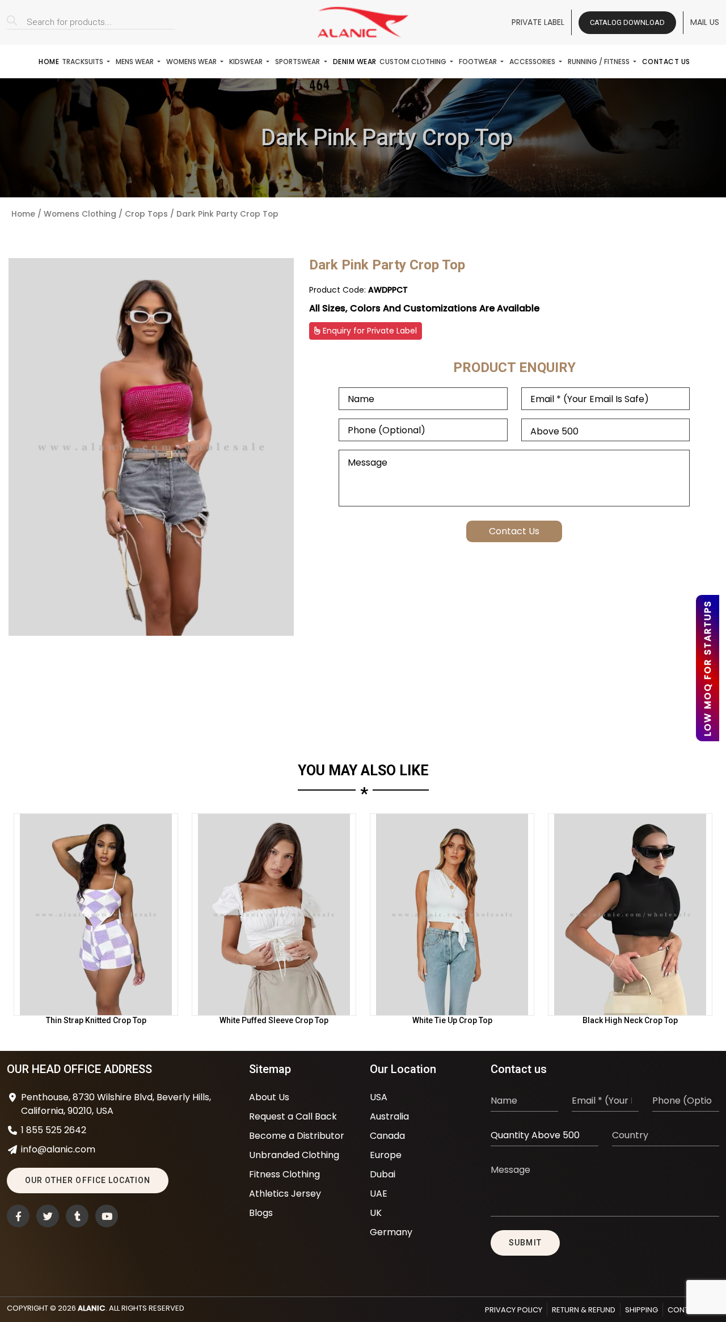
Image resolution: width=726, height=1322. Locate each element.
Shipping (641, 1309)
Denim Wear (355, 61)
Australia (389, 1116)
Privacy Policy (513, 1309)
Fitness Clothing (284, 1174)
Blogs (261, 1212)
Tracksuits (83, 61)
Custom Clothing (413, 61)
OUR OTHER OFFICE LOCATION (87, 1180)
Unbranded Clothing (294, 1154)
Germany (391, 1232)
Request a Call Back (293, 1116)
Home (49, 61)
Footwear (479, 61)
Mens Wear (135, 61)
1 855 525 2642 (53, 1130)
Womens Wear (192, 61)
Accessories (533, 61)
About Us (269, 1097)
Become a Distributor (296, 1135)
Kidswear (246, 61)
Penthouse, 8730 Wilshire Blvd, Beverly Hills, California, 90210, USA (116, 1104)
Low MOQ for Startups (707, 668)
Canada (387, 1135)
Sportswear (298, 61)
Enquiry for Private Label (368, 330)
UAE (378, 1193)
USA (378, 1097)
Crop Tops (146, 214)
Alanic (91, 1308)
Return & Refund (583, 1309)
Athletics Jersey (285, 1193)
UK (376, 1212)
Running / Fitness (599, 61)
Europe (386, 1154)
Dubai (382, 1174)
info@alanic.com (58, 1149)
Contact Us (666, 61)
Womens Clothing (80, 214)
